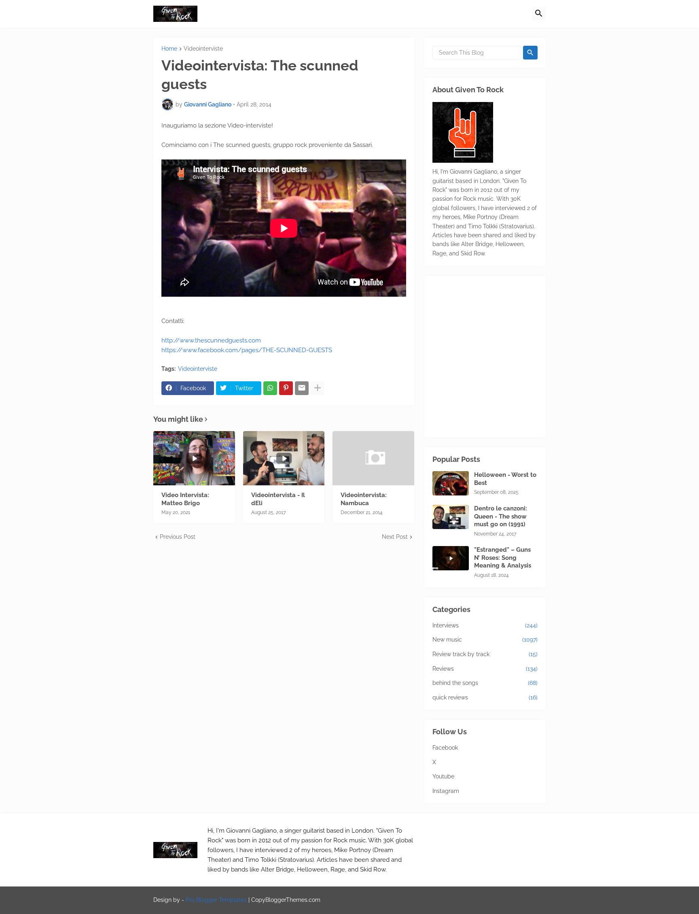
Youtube (443, 776)
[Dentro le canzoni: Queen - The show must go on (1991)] (450, 517)
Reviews (485, 668)
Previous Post (177, 537)
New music (485, 639)
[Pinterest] (286, 388)
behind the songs (485, 683)
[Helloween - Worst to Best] (450, 483)
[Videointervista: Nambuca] (373, 458)
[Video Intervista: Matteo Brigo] (194, 458)
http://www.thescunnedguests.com (211, 340)
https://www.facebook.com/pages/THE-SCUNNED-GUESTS (246, 350)
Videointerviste (203, 49)
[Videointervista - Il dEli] (284, 458)
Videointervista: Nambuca (364, 499)
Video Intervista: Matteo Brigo (185, 499)
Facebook (445, 747)
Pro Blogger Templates (216, 900)
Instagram (445, 791)
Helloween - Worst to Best (505, 479)
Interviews (485, 625)
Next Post (395, 537)
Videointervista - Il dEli (278, 499)
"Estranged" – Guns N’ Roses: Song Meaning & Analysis (502, 557)
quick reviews (485, 697)
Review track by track (485, 654)
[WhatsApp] (270, 388)
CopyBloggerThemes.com (285, 900)
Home (169, 49)
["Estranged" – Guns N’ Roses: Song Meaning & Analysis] (450, 558)
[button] (539, 14)
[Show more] (317, 388)
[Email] (302, 388)
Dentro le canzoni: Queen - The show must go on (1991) (500, 516)
